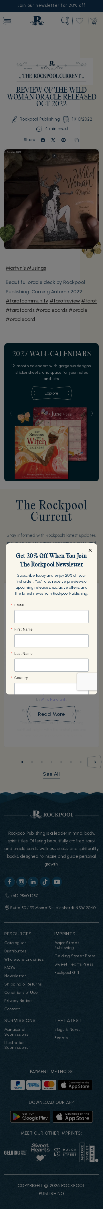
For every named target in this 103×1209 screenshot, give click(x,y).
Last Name (23, 653)
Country (21, 677)
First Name (23, 629)
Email (19, 605)
